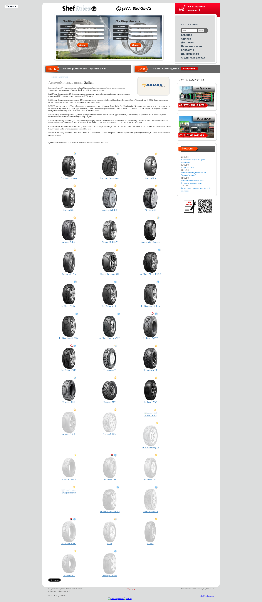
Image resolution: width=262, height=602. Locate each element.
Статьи (131, 589)
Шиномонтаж (190, 54)
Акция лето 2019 (187, 167)
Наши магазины (191, 46)
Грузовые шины (97, 68)
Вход (183, 24)
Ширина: (68, 26)
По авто (67, 68)
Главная (186, 35)
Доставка (187, 42)
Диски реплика (189, 69)
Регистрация (192, 24)
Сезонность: (69, 38)
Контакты (187, 50)
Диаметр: (68, 34)
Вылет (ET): (121, 38)
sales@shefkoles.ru (207, 596)
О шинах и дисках (193, 57)
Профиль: (68, 30)
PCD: (121, 34)
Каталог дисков (170, 68)
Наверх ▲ (11, 6)
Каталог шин (80, 68)
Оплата (186, 38)
